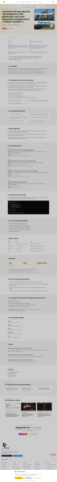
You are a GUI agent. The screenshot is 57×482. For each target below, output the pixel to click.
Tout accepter (19, 478)
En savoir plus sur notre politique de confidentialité (28, 480)
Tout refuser (28, 478)
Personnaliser (37, 478)
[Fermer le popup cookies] (41, 471)
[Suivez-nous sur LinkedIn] (53, 2)
